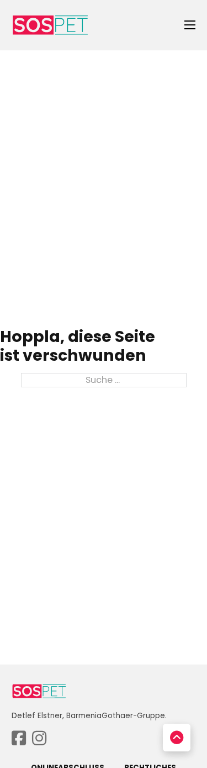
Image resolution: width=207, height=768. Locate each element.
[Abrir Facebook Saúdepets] (19, 739)
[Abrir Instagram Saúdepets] (39, 739)
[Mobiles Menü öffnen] (189, 24)
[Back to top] (176, 737)
